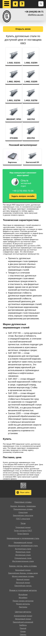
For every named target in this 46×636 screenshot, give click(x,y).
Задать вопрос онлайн (22, 196)
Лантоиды (23, 607)
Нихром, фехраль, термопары (23, 506)
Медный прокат (23, 579)
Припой (23, 628)
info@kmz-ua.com (35, 15)
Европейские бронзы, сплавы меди (23, 573)
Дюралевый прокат (23, 619)
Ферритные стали (23, 552)
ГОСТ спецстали (23, 519)
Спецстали (23, 512)
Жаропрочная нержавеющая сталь (23, 546)
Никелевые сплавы (23, 502)
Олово (23, 631)
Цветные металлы (23, 612)
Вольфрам (23, 594)
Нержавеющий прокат (23, 542)
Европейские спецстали (23, 515)
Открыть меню (23, 29)
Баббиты (23, 625)
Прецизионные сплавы (23, 509)
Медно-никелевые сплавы (23, 576)
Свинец (23, 634)
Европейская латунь (23, 586)
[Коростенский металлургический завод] (7, 16)
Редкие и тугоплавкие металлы (23, 590)
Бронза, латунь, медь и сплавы (23, 566)
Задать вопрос (22, 1)
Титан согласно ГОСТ (23, 531)
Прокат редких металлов (23, 601)
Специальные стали (23, 558)
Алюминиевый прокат (23, 616)
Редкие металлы (23, 604)
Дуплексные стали (23, 555)
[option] (12, 157)
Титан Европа (23, 534)
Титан (23, 523)
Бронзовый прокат (23, 570)
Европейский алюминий (23, 622)
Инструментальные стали (23, 561)
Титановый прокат (23, 527)
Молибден (23, 598)
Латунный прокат (23, 583)
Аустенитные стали (23, 549)
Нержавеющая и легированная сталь (23, 538)
